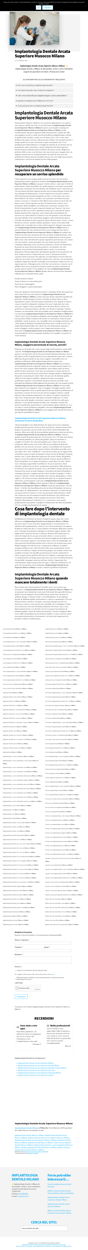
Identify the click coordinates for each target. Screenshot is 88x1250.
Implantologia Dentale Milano (26, 1128)
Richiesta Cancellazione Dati (43, 1244)
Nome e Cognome (22, 940)
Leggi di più (47, 7)
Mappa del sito (57, 1244)
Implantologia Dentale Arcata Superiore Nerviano (36, 1070)
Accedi (64, 1244)
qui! (53, 974)
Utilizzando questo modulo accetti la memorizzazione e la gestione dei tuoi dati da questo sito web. (40, 978)
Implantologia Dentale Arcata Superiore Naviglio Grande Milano (42, 1068)
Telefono (19, 947)
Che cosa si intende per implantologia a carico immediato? (42, 96)
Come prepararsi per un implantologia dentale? (35, 106)
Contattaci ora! (23, 1196)
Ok (38, 7)
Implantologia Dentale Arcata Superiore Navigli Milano (38, 1065)
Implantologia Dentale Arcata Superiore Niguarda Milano (39, 1073)
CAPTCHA (19, 983)
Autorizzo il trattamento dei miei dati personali (32, 970)
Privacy (18, 967)
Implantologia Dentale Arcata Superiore (35, 1151)
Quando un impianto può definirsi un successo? (35, 101)
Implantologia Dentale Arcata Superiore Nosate (36, 1075)
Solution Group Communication (61, 1246)
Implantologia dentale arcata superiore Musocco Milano (36, 1140)
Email (47, 947)
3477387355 (23, 1194)
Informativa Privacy (28, 1244)
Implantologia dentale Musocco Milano (29, 1135)
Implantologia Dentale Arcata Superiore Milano (36, 1063)
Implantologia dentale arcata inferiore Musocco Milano (49, 1137)
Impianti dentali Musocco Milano (40, 1142)
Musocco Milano (33, 1153)
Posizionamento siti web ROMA (42, 1246)
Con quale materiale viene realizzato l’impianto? (36, 90)
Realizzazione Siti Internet (24, 1246)
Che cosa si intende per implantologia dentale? (35, 85)
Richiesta (19, 954)
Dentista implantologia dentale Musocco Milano (39, 1147)
